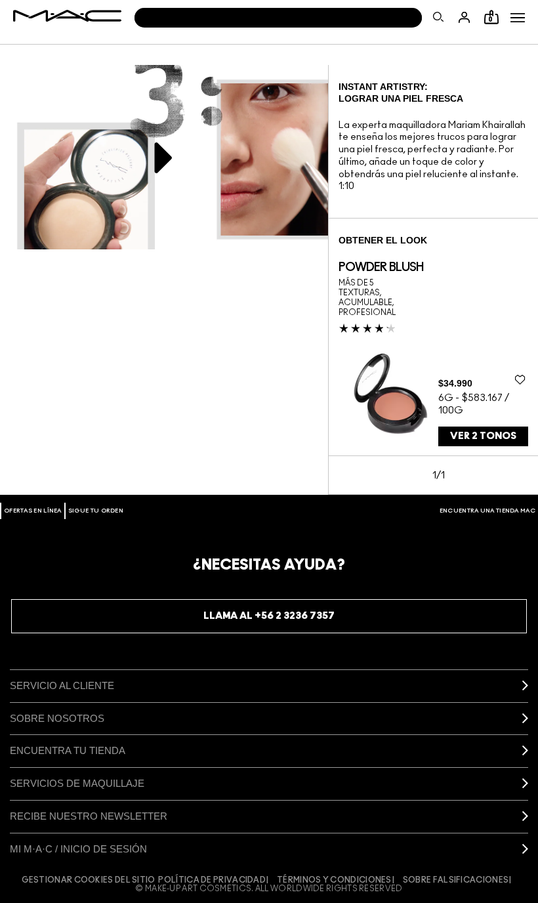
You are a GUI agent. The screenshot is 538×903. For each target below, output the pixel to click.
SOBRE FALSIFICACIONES (455, 880)
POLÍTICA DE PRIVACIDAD (212, 880)
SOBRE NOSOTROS (57, 718)
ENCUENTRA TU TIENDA (67, 750)
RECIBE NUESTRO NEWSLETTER (88, 816)
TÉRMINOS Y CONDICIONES (334, 880)
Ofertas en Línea (33, 511)
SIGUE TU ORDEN (95, 511)
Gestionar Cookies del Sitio (88, 880)
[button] (517, 17)
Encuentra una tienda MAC (487, 511)
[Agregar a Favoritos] (520, 379)
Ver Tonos (483, 436)
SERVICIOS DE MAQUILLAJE (77, 783)
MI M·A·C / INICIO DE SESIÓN (78, 848)
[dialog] (381, 268)
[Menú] (517, 17)
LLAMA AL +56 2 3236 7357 (269, 616)
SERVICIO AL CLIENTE (62, 685)
